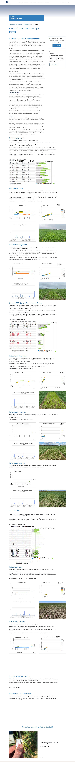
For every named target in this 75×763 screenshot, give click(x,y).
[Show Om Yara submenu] (49, 3)
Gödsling (13, 24)
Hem (10, 24)
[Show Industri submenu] (28, 3)
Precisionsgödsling (19, 24)
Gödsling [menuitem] (20, 2)
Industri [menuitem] (26, 2)
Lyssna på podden (57, 45)
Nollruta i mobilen (54, 64)
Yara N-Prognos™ (27, 24)
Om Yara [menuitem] (47, 2)
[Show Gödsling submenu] (22, 3)
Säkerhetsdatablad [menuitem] (40, 2)
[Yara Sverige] (8, 2)
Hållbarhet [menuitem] (32, 2)
